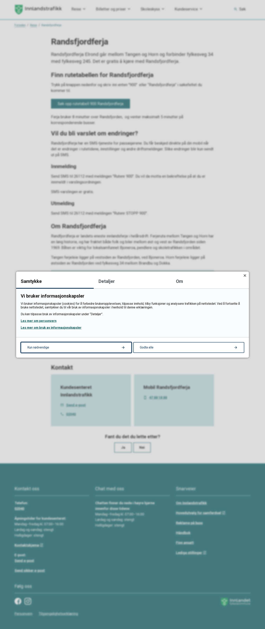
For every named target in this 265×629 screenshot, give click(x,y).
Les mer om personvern (38, 321)
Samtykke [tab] (31, 281)
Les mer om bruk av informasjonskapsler (51, 327)
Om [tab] (179, 281)
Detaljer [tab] (106, 281)
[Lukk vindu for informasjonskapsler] (244, 275)
